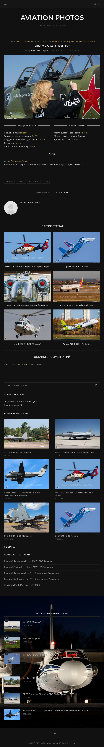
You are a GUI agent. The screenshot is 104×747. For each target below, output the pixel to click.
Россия (42, 139)
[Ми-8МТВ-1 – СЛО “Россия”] (27, 324)
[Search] (98, 4)
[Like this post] (59, 192)
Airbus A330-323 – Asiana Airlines (76, 305)
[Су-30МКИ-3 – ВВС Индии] (26, 434)
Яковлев (24, 133)
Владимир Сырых (39, 50)
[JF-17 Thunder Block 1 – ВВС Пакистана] (77, 434)
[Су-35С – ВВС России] (12, 658)
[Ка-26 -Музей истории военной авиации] (27, 286)
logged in (21, 364)
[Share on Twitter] (64, 192)
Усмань (84, 133)
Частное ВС (34, 182)
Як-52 (34, 136)
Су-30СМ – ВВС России (76, 266)
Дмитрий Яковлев (13, 561)
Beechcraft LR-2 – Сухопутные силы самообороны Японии (22, 494)
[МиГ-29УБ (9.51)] (12, 642)
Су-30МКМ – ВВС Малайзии (18, 536)
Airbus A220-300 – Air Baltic (76, 344)
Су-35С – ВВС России (35, 655)
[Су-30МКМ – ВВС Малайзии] (26, 518)
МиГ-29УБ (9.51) (31, 638)
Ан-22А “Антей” (32, 622)
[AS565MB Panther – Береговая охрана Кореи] (27, 247)
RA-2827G (34, 146)
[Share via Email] (67, 192)
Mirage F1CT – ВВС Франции (39, 561)
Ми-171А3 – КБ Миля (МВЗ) (27, 585)
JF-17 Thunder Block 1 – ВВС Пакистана (74, 452)
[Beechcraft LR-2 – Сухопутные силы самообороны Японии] (26, 474)
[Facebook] (91, 4)
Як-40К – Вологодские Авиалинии (42, 573)
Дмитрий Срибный (13, 567)
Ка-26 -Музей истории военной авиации (27, 305)
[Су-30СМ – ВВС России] (76, 247)
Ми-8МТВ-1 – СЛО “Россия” (27, 344)
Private (18, 143)
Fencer (7, 585)
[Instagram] (94, 4)
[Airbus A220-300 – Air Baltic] (76, 324)
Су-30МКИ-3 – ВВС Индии (17, 452)
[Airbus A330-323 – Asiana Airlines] (76, 286)
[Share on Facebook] (61, 192)
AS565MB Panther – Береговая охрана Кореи (27, 266)
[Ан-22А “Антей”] (12, 626)
